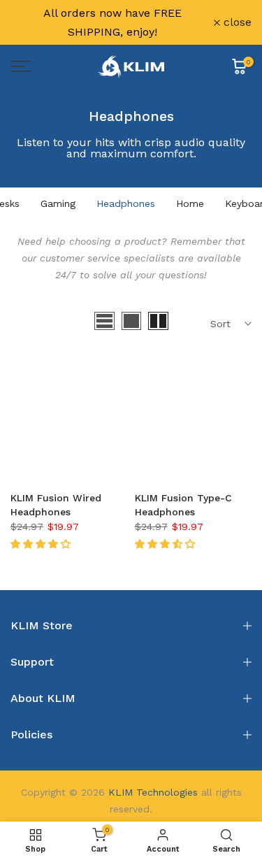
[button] (42, 544)
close (236, 22)
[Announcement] (112, 22)
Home (190, 203)
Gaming (58, 203)
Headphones (125, 203)
